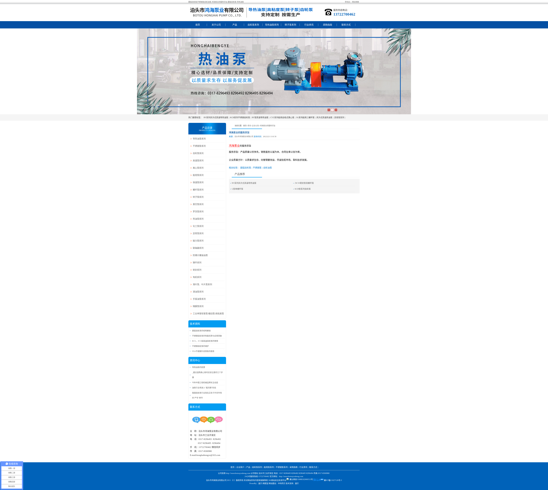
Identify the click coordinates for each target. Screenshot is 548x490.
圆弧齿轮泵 (245, 168)
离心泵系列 (198, 168)
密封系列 (197, 270)
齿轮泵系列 (253, 25)
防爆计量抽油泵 (200, 255)
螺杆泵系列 (198, 190)
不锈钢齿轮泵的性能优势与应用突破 (207, 336)
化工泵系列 (198, 226)
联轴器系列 (198, 248)
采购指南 (327, 25)
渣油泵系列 (198, 292)
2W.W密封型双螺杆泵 (304, 183)
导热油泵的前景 (198, 367)
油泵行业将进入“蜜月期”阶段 (204, 388)
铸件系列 (197, 262)
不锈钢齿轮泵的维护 (200, 346)
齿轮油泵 (267, 168)
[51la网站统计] (318, 480)
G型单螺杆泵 (237, 189)
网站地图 (355, 2)
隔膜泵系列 (198, 306)
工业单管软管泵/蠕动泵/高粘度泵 (208, 313)
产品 (234, 25)
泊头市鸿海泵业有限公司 (243, 137)
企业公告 (255, 126)
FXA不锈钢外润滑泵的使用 (203, 351)
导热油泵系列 (272, 25)
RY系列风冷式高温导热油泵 (216, 117)
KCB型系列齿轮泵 (303, 189)
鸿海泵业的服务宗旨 (267, 126)
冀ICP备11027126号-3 (333, 480)
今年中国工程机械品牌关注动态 (205, 382)
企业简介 (240, 467)
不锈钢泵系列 (199, 146)
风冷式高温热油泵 (324, 117)
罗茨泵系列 (198, 211)
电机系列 (197, 277)
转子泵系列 (290, 25)
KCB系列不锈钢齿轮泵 (240, 117)
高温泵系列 (198, 160)
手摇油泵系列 (199, 299)
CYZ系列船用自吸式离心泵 (282, 117)
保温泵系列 (198, 182)
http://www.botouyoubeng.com (291, 476)
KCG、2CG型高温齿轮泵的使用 (205, 341)
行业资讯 (309, 25)
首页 (197, 25)
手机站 (347, 2)
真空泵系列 (198, 204)
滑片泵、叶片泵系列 (202, 284)
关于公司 (216, 25)
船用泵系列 (198, 175)
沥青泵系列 (339, 117)
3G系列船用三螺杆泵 (305, 117)
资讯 (249, 126)
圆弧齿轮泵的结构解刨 (201, 331)
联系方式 (346, 25)
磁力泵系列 (198, 241)
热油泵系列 (198, 219)
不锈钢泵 (257, 168)
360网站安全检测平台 (277, 480)
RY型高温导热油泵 (260, 117)
